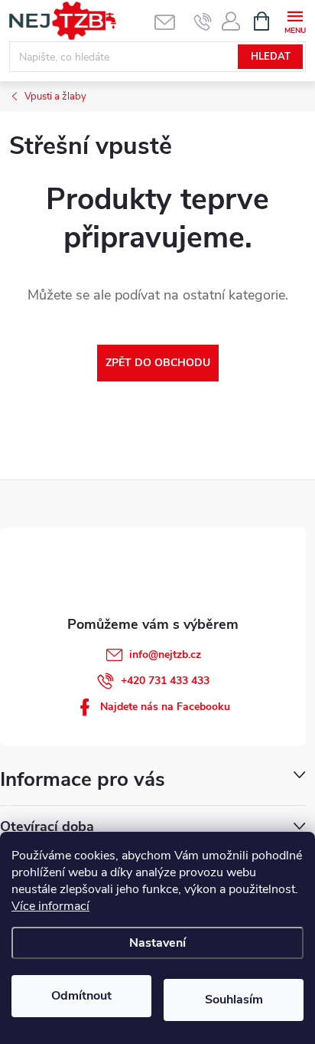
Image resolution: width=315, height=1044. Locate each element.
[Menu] (294, 20)
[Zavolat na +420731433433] (203, 21)
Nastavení (157, 942)
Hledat (271, 57)
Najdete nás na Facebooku (165, 706)
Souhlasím (234, 999)
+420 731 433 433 (165, 680)
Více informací (50, 906)
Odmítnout (81, 995)
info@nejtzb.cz (165, 654)
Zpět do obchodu (158, 362)
